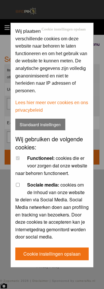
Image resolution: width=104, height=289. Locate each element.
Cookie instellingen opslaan (64, 29)
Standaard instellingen (40, 124)
